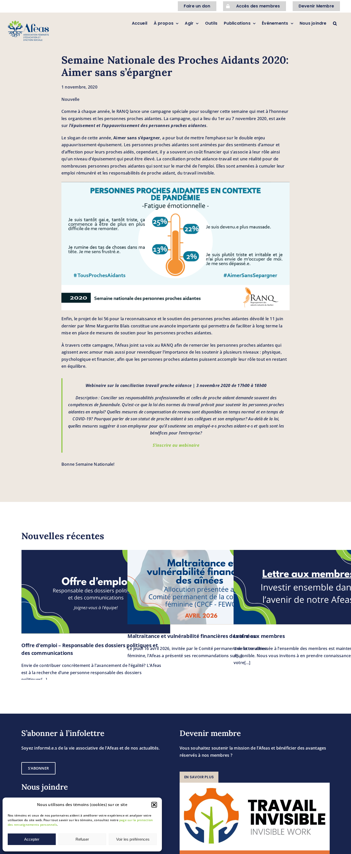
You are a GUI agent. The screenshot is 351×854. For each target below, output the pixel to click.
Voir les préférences (133, 839)
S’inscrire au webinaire (176, 445)
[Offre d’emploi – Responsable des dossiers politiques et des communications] (95, 592)
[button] (154, 804)
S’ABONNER (38, 768)
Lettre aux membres (259, 636)
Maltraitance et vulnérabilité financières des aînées (191, 636)
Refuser (82, 839)
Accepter (31, 839)
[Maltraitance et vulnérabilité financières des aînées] (201, 587)
